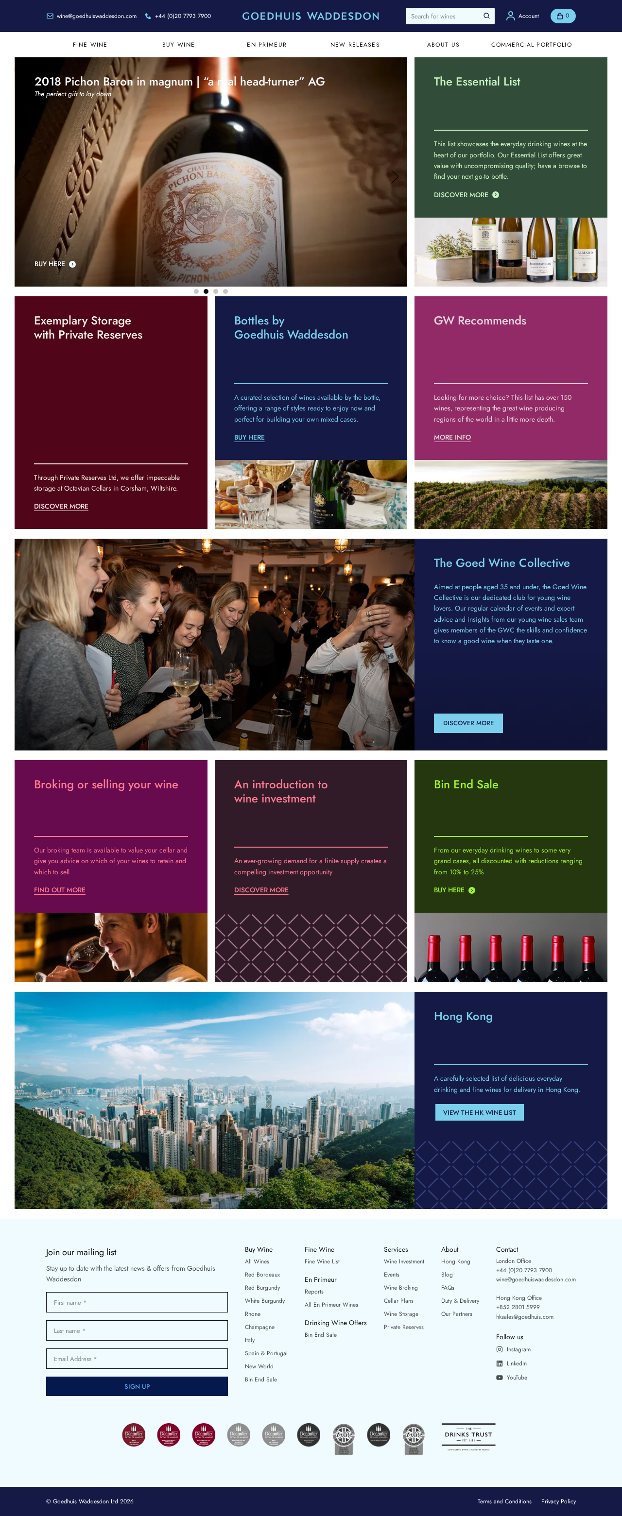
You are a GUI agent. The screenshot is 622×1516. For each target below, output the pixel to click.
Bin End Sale (261, 1379)
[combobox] (450, 16)
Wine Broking (401, 1288)
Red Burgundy (262, 1288)
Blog (447, 1275)
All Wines (257, 1261)
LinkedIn (517, 1363)
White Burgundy (265, 1301)
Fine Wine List (322, 1261)
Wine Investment (404, 1261)
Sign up (137, 1386)
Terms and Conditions (505, 1501)
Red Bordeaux (262, 1275)
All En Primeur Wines (331, 1305)
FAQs (447, 1288)
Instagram (519, 1349)
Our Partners (456, 1314)
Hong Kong (455, 1261)
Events (391, 1275)
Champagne (260, 1327)
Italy (250, 1340)
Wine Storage (401, 1314)
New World (259, 1366)
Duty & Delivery (460, 1301)
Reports (314, 1292)
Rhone (252, 1314)
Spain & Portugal (266, 1353)
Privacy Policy (558, 1501)
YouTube (517, 1377)
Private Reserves (404, 1327)
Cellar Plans (399, 1301)
